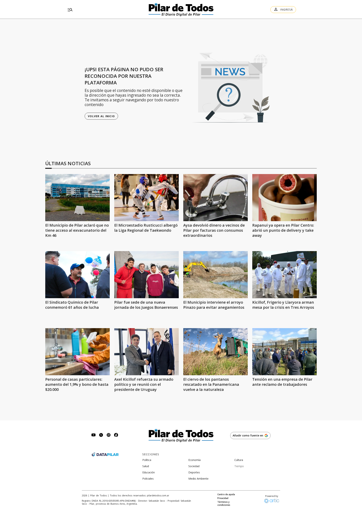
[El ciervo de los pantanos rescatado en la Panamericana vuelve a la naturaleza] (215, 351)
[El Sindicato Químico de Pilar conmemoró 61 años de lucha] (77, 274)
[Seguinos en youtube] (93, 435)
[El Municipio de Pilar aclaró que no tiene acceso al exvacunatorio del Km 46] (77, 197)
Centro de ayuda (226, 494)
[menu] (103, 9)
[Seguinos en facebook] (116, 435)
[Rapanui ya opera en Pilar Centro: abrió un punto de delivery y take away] (284, 197)
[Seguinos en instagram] (109, 435)
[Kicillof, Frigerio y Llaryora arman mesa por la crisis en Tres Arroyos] (284, 274)
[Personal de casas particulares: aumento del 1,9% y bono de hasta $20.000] (77, 351)
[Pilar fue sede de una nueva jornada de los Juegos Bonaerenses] (146, 274)
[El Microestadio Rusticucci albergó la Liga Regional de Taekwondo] (146, 197)
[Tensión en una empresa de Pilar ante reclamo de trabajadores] (284, 351)
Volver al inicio (101, 116)
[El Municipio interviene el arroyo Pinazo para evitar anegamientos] (215, 274)
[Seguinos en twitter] (101, 435)
